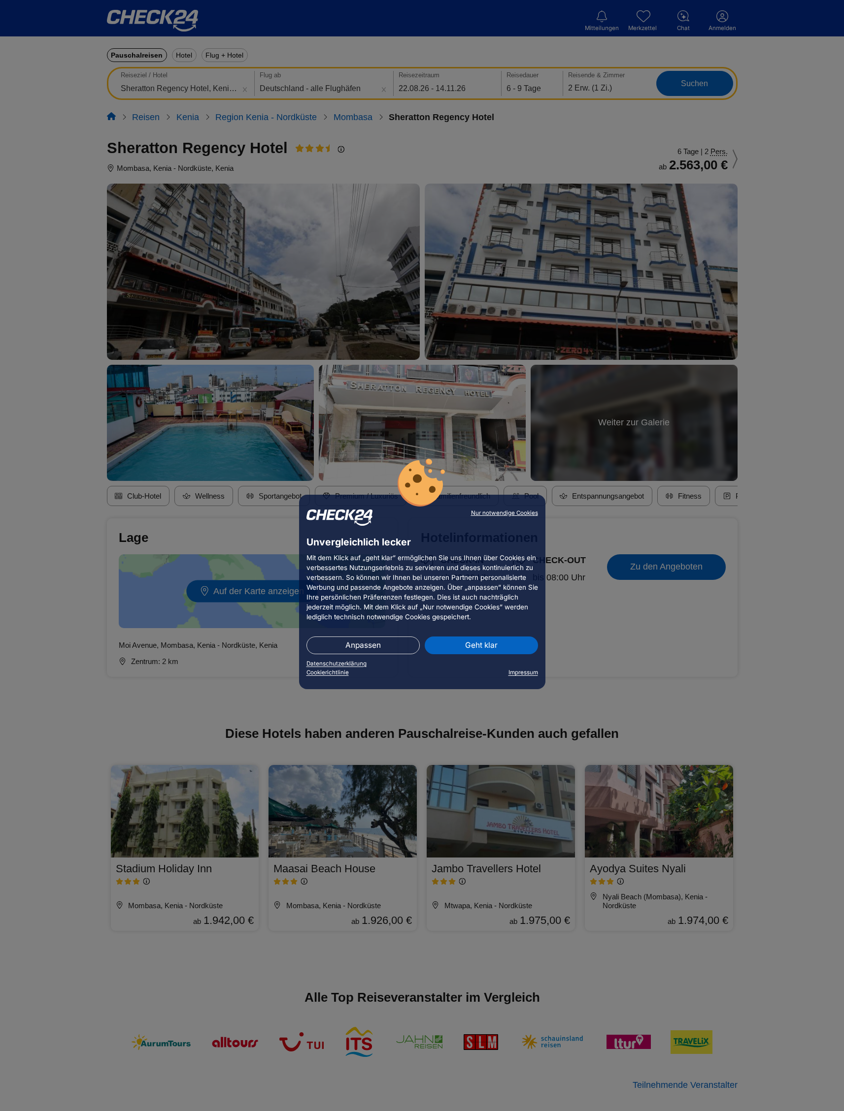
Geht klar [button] (481, 645)
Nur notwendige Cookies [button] (504, 512)
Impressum (523, 672)
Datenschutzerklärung (336, 663)
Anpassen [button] (363, 645)
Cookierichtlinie (327, 672)
